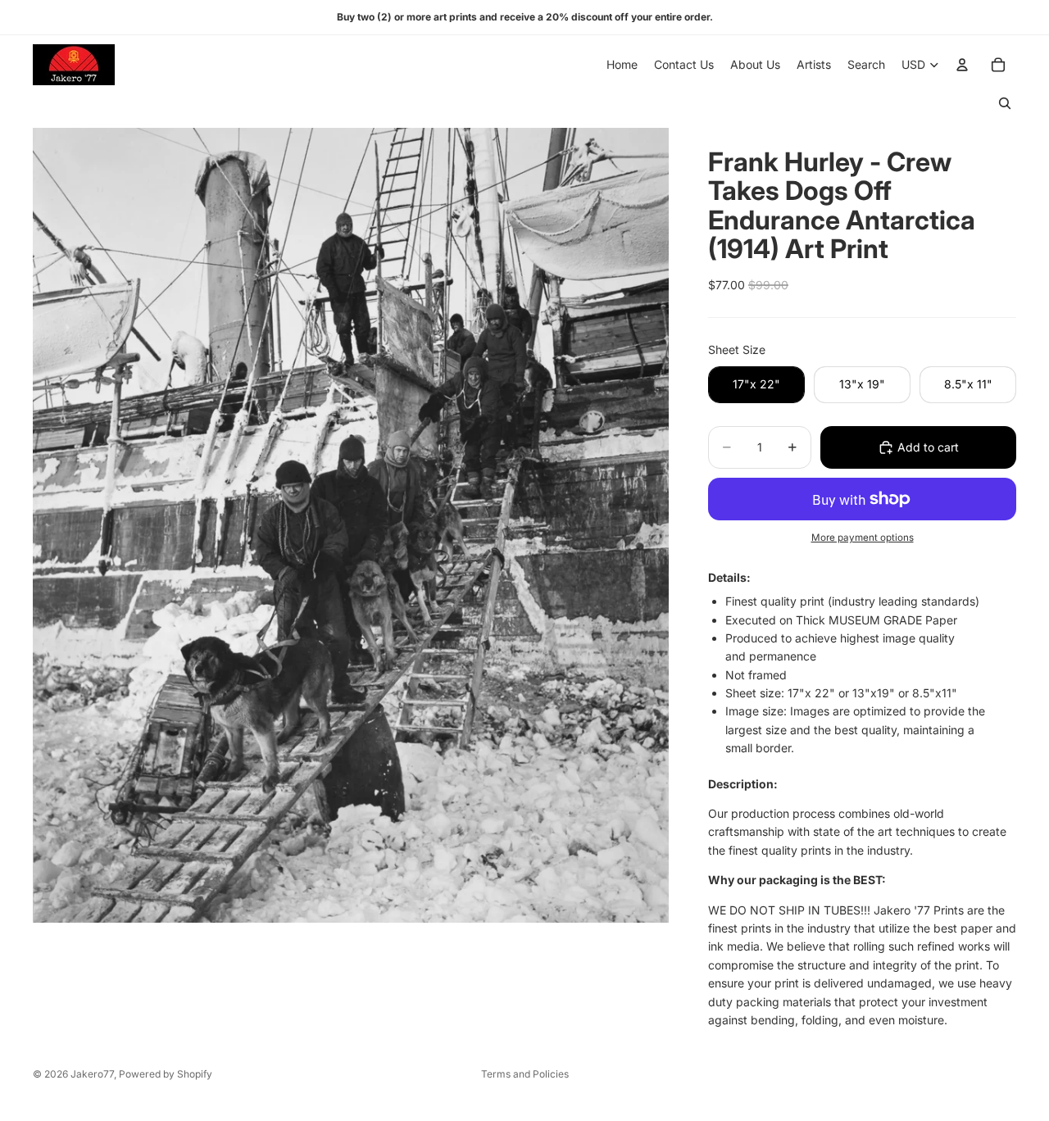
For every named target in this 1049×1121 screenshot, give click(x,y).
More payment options (862, 537)
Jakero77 (92, 1074)
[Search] (1005, 103)
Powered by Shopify (165, 1074)
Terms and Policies (525, 1074)
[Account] (962, 65)
